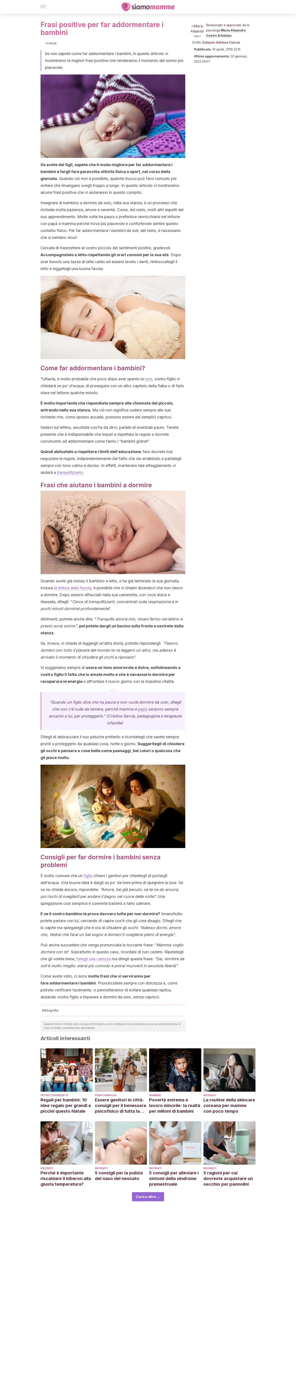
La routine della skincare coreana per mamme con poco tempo (229, 1105)
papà (142, 709)
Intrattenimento (54, 1095)
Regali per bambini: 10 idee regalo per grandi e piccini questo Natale (66, 1105)
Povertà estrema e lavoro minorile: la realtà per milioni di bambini (174, 1105)
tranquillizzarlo (70, 472)
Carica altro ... (148, 1197)
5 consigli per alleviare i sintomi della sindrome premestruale (174, 1178)
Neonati (209, 1095)
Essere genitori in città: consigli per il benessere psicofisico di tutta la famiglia (120, 1105)
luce (148, 379)
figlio (88, 875)
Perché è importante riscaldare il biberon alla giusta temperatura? (66, 1178)
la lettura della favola (72, 588)
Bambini (155, 1095)
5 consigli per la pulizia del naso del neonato (119, 1175)
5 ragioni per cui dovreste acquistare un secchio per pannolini (228, 1178)
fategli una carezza (93, 959)
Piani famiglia (105, 1095)
